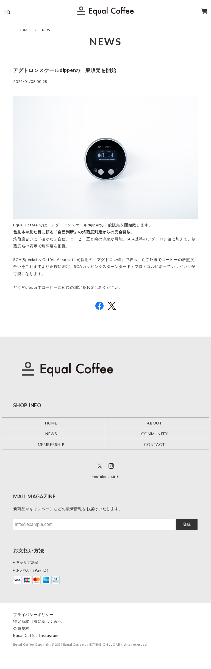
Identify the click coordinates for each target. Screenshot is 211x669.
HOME (24, 30)
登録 (187, 524)
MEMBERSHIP (51, 444)
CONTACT (154, 444)
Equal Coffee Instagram (36, 635)
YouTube (99, 476)
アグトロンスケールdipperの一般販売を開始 (64, 70)
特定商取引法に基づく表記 (37, 621)
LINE (115, 476)
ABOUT (154, 423)
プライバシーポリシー (33, 614)
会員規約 (21, 628)
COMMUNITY (154, 433)
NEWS (47, 30)
